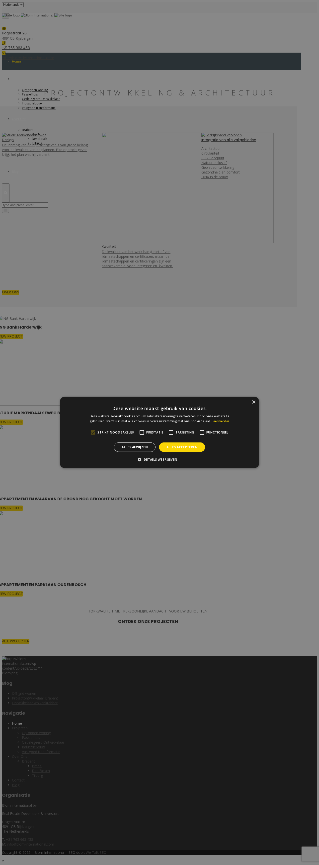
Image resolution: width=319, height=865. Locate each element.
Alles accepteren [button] (181, 447)
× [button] (253, 402)
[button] (159, 459)
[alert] (159, 432)
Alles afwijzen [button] (135, 447)
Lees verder (220, 421)
